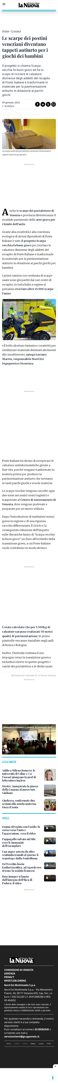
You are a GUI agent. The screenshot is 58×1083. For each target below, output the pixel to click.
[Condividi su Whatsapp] (53, 104)
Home (5, 31)
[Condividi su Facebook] (37, 104)
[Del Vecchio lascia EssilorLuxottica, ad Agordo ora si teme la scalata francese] (50, 865)
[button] (29, 739)
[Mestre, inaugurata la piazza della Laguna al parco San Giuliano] (50, 790)
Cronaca (16, 31)
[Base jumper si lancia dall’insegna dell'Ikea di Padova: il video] (50, 878)
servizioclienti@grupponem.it (21, 1036)
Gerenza (9, 973)
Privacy (9, 977)
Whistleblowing (15, 980)
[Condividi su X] (48, 104)
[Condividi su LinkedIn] (42, 104)
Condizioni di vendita (18, 970)
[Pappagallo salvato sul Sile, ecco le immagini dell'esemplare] (50, 840)
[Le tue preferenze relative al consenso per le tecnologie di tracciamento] (53, 1078)
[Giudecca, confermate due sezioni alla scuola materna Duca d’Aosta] (50, 805)
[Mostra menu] (4, 4)
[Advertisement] (29, 18)
